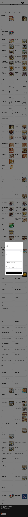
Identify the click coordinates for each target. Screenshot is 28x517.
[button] (14, 273)
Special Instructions (9, 260)
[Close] (21, 243)
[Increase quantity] (21, 270)
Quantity (7, 270)
